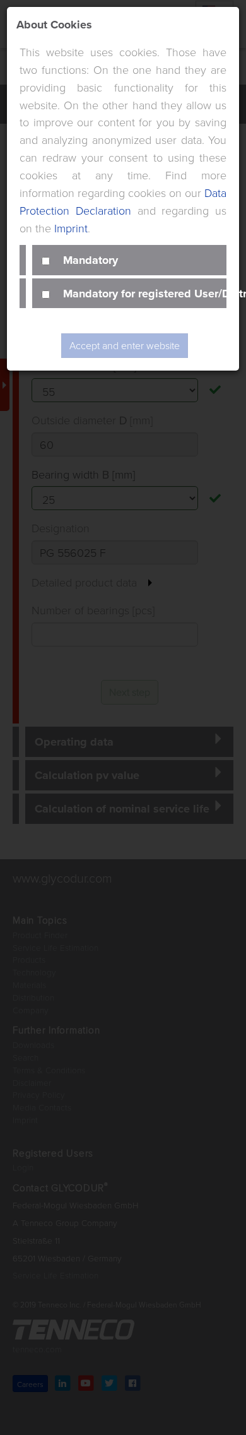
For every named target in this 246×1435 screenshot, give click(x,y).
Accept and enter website (124, 345)
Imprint (71, 227)
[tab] (129, 260)
